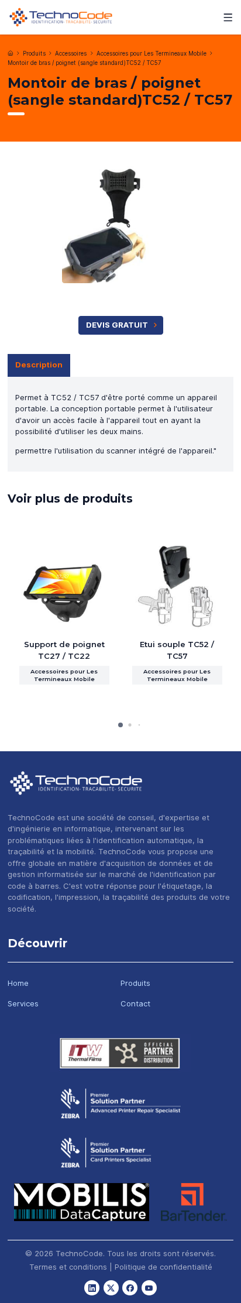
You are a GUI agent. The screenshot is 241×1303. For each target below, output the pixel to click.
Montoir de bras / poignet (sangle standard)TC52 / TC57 (84, 63)
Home (18, 983)
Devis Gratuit (117, 324)
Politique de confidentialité (163, 1266)
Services (23, 1003)
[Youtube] (149, 1287)
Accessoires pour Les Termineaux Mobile (151, 53)
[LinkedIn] (91, 1287)
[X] (111, 1287)
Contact (135, 1003)
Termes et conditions (68, 1266)
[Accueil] (10, 53)
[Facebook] (129, 1287)
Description (39, 364)
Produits (34, 53)
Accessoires (71, 53)
